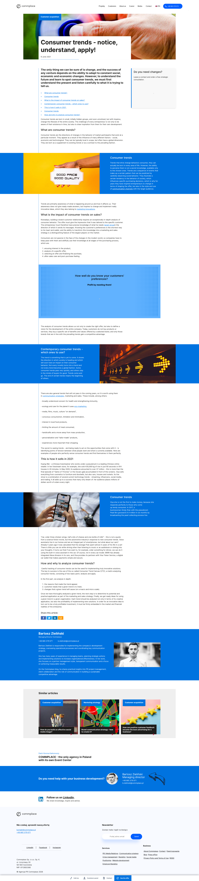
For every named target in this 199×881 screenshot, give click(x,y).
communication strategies (53, 396)
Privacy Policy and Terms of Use (156, 858)
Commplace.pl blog (26, 6)
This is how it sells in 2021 (55, 107)
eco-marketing (80, 406)
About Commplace (151, 851)
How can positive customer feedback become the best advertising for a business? (138, 729)
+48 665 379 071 (173, 6)
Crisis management (110, 857)
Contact (149, 6)
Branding (122, 857)
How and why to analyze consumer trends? (62, 115)
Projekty (102, 6)
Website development (120, 860)
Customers (112, 6)
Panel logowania (173, 851)
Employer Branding (110, 864)
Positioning (107, 860)
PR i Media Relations (110, 853)
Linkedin (55, 618)
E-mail (60, 618)
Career (131, 6)
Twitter (49, 618)
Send (136, 836)
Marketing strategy (92, 702)
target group (109, 225)
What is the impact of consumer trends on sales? (64, 100)
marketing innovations (86, 209)
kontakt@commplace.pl (26, 830)
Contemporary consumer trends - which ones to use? (66, 104)
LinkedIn (68, 797)
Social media (131, 857)
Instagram (57, 848)
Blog (145, 855)
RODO (172, 858)
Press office (152, 855)
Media (140, 6)
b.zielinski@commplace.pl (68, 641)
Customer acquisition (50, 17)
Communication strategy (129, 853)
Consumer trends (51, 96)
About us (122, 6)
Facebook (43, 618)
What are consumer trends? (56, 93)
